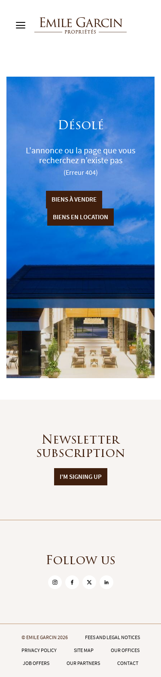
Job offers (36, 663)
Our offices (125, 650)
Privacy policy (39, 650)
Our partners (83, 663)
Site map (84, 650)
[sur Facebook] (72, 582)
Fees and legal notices (112, 637)
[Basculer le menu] (20, 25)
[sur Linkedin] (106, 582)
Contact (127, 663)
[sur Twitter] (89, 582)
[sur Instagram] (55, 582)
